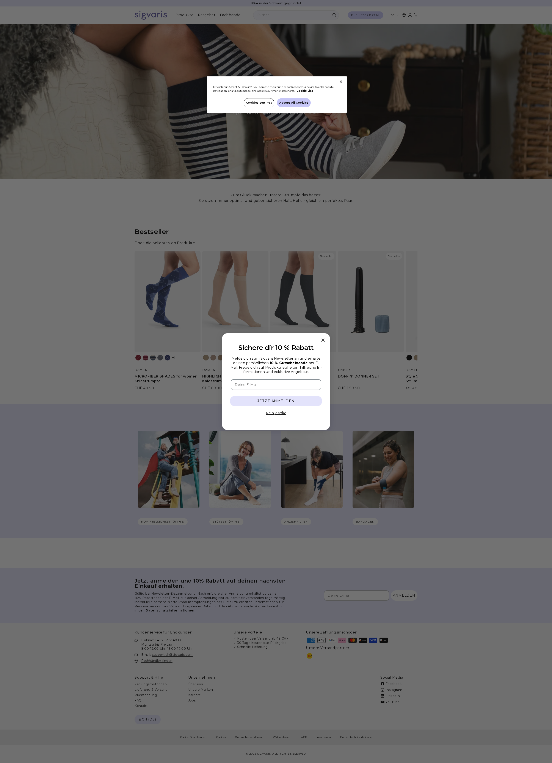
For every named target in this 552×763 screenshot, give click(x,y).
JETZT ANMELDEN (276, 401)
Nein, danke (276, 413)
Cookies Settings (259, 102)
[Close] (341, 81)
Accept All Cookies (293, 102)
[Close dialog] (323, 340)
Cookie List (304, 90)
